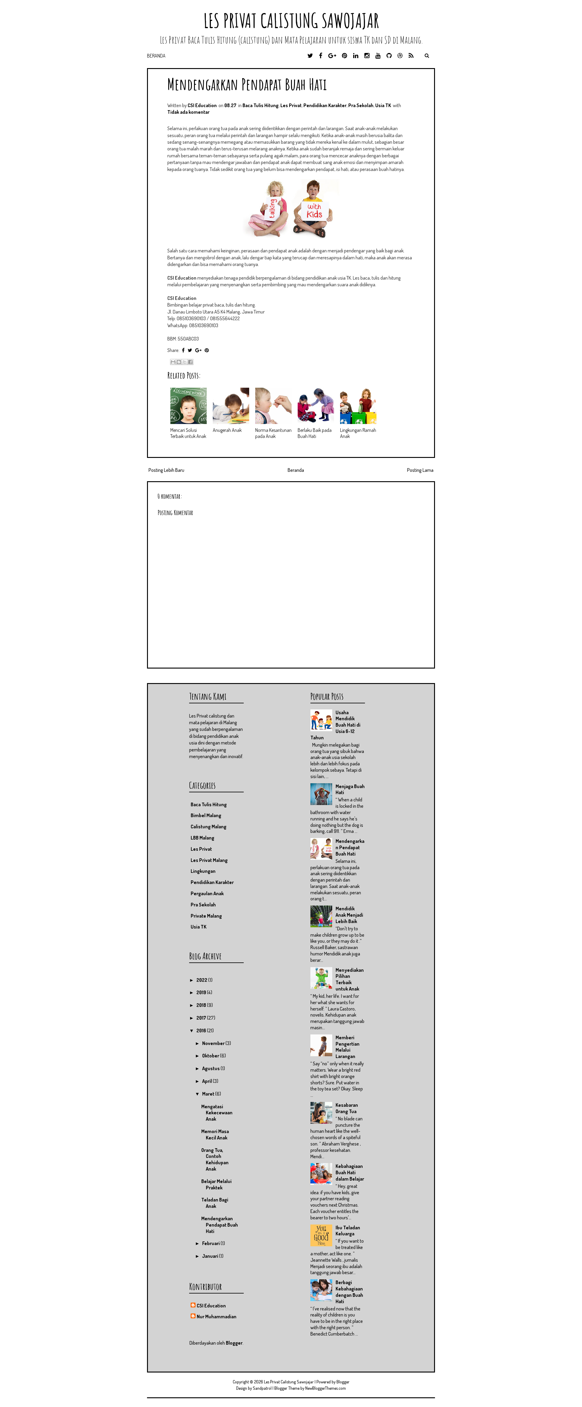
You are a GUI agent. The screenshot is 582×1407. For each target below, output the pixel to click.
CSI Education (211, 1306)
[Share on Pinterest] (206, 350)
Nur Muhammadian (216, 1316)
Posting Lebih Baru (166, 470)
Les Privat (291, 105)
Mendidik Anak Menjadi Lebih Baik (349, 915)
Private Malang (206, 916)
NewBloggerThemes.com (325, 1388)
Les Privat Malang (209, 860)
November (214, 1043)
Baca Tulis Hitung (260, 105)
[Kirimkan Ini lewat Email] (173, 362)
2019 (201, 992)
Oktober (211, 1056)
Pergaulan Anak (207, 893)
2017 (201, 1018)
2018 (201, 1005)
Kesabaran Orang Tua (347, 1108)
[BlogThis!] (179, 362)
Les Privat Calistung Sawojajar (291, 20)
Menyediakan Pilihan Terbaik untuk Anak (350, 979)
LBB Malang (202, 838)
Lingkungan (203, 871)
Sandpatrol (262, 1388)
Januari (210, 1256)
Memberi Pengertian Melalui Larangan (348, 1046)
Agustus (211, 1068)
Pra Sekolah (360, 105)
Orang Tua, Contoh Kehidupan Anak (215, 1159)
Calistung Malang (208, 826)
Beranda (156, 56)
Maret (208, 1094)
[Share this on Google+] (198, 350)
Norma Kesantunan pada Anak (273, 433)
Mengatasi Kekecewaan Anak (216, 1112)
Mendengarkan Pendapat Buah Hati (247, 84)
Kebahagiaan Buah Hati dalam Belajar (350, 1172)
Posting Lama (420, 470)
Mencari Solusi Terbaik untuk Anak (188, 433)
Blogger (234, 1343)
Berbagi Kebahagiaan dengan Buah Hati (349, 1291)
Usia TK (383, 105)
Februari (211, 1243)
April (207, 1081)
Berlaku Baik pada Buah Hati (315, 433)
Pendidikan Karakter (324, 105)
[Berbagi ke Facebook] (190, 362)
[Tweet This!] (190, 350)
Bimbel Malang (206, 815)
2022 (202, 980)
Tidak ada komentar (188, 112)
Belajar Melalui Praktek (216, 1184)
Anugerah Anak (227, 430)
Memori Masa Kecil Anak (215, 1134)
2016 (201, 1030)
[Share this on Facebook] (183, 350)
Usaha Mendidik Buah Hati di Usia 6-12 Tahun (335, 725)
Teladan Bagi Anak (214, 1203)
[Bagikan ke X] (185, 362)
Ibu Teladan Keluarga (348, 1231)
